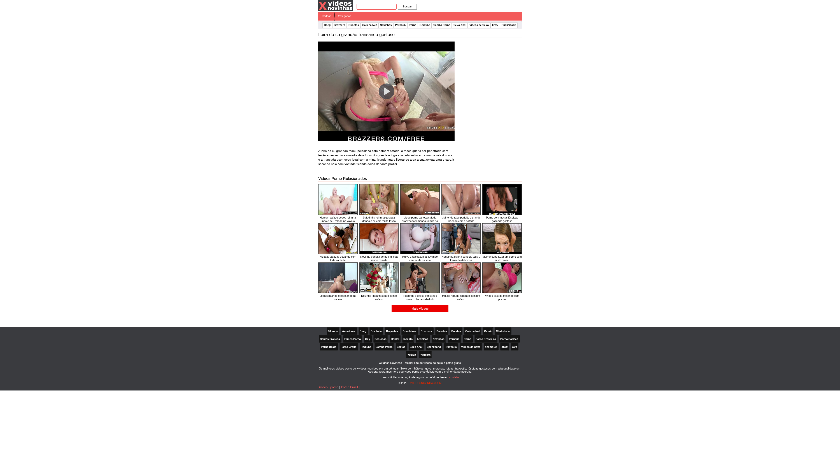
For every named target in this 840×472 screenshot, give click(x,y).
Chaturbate (503, 331)
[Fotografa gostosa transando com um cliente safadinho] (420, 278)
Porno (412, 25)
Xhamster (491, 347)
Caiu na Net (369, 25)
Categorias (344, 16)
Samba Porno (441, 25)
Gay (367, 339)
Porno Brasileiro (486, 339)
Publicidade (509, 25)
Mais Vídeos (420, 308)
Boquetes (392, 331)
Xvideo (323, 387)
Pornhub (400, 25)
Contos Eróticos (330, 339)
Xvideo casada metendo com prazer (502, 297)
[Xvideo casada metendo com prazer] (502, 278)
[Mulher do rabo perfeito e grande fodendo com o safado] (461, 199)
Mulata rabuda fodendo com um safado (461, 297)
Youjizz (411, 355)
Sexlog (401, 347)
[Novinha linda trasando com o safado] (379, 278)
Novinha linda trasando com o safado (379, 297)
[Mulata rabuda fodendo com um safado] (461, 278)
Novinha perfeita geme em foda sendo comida (379, 258)
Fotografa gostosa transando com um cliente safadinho (420, 297)
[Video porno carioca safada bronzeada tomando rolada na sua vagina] (420, 199)
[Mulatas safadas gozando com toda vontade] (337, 239)
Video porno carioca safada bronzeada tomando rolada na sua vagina (420, 221)
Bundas (456, 331)
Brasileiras (409, 331)
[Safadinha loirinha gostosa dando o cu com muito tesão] (379, 199)
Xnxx (495, 25)
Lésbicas (422, 339)
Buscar (407, 6)
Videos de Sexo (479, 25)
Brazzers (339, 25)
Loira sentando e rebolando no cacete (338, 297)
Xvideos (326, 16)
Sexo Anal (459, 25)
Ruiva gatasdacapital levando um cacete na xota (420, 258)
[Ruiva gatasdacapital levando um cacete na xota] (420, 239)
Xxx (514, 347)
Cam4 (488, 331)
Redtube (425, 25)
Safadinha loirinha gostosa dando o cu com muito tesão (379, 219)
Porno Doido (328, 347)
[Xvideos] (335, 5)
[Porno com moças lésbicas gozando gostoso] (502, 199)
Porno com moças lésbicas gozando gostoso (502, 219)
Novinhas (386, 25)
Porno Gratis (348, 347)
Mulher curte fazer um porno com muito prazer (502, 258)
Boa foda (376, 331)
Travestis (451, 347)
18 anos (333, 331)
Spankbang (434, 347)
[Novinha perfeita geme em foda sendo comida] (379, 239)
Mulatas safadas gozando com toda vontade (338, 258)
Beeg (327, 25)
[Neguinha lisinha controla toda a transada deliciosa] (461, 239)
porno (334, 387)
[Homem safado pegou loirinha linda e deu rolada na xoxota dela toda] (337, 199)
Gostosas (380, 339)
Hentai (395, 339)
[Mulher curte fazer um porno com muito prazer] (502, 239)
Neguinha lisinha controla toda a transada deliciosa (461, 258)
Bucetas (353, 25)
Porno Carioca (509, 339)
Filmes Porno (352, 339)
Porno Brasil (349, 387)
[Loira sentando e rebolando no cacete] (337, 278)
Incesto (408, 339)
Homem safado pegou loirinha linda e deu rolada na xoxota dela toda (338, 221)
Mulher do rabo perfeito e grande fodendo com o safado (461, 219)
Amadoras (348, 331)
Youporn (425, 355)
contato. (454, 377)
